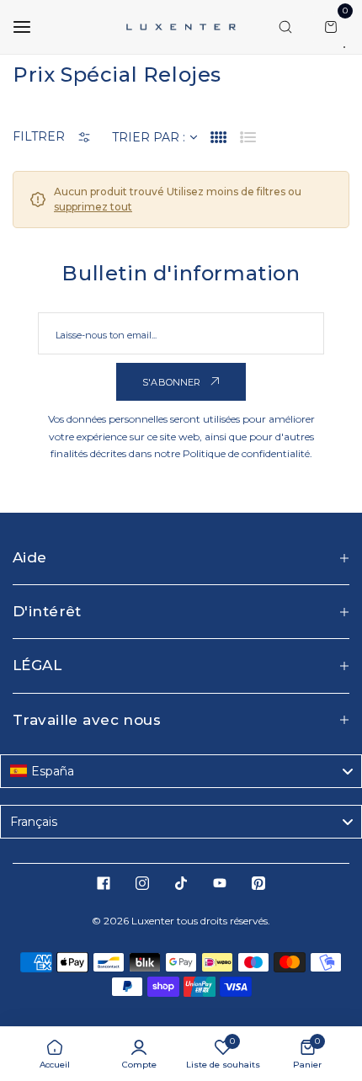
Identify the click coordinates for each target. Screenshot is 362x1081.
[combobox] (181, 771)
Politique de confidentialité (246, 453)
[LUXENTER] (181, 26)
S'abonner (173, 382)
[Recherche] (285, 26)
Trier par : (148, 137)
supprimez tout (93, 206)
